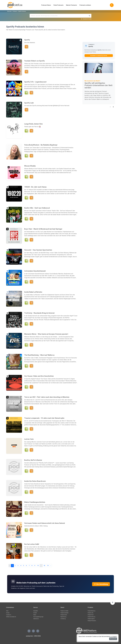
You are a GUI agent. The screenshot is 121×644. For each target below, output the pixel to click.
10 (38, 565)
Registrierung (63, 616)
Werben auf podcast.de (11, 616)
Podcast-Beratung (91, 610)
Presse (34, 614)
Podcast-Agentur (91, 618)
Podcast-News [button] (46, 5)
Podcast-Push (91, 614)
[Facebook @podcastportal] (37, 631)
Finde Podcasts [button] (58, 5)
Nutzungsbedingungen (38, 616)
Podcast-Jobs (90, 612)
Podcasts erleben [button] (85, 5)
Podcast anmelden (64, 610)
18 (44, 565)
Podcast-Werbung (91, 616)
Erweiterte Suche (87, 19)
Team (7, 610)
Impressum (8, 614)
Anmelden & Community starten (98, 55)
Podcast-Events (63, 614)
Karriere (7, 612)
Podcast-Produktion (92, 620)
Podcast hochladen (64, 612)
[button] (110, 106)
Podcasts (15, 11)
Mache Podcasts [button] (71, 5)
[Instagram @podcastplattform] (29, 631)
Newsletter (35, 610)
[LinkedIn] (33, 631)
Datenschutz (36, 618)
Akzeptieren (113, 638)
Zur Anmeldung (102, 584)
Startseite (9, 11)
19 (48, 565)
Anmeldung (63, 618)
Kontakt (35, 612)
